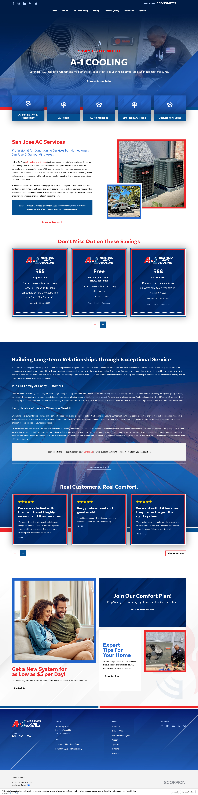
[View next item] (103, 325)
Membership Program (121, 735)
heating (107, 393)
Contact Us (19, 688)
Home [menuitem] (54, 10)
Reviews (115, 749)
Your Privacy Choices (19, 785)
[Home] (33, 723)
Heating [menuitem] (95, 10)
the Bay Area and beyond (96, 397)
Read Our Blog (112, 676)
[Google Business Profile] (35, 3)
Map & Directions (62, 733)
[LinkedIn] (24, 3)
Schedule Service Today (99, 81)
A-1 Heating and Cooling (35, 162)
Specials (115, 744)
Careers (115, 740)
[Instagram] (19, 3)
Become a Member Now (142, 609)
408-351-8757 (166, 3)
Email (96, 303)
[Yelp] (30, 3)
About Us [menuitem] (65, 10)
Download (106, 303)
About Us (116, 726)
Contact (115, 753)
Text (90, 303)
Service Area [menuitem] (129, 10)
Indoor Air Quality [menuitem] (111, 10)
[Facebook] (13, 3)
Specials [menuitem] (142, 10)
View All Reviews (176, 553)
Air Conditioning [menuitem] (81, 10)
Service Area (117, 731)
